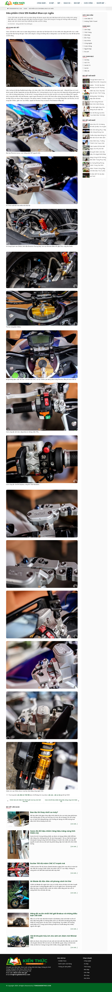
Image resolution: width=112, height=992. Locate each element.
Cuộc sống (88, 46)
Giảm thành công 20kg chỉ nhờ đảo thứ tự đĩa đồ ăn (97, 171)
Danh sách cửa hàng (65, 964)
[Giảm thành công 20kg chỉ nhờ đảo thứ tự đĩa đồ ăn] (86, 171)
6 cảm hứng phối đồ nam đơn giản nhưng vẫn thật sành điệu (97, 104)
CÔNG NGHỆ (41, 3)
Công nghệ (88, 43)
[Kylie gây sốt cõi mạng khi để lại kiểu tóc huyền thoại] (86, 126)
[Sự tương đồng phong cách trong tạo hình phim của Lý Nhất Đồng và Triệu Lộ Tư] (86, 165)
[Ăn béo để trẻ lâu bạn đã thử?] (86, 177)
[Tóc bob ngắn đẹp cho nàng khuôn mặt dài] (86, 108)
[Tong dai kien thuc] (15, 3)
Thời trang (88, 32)
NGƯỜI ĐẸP (101, 3)
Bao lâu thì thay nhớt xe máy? (44, 812)
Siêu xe (86, 71)
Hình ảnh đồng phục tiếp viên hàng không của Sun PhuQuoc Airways (98, 132)
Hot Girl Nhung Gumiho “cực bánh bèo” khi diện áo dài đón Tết (97, 115)
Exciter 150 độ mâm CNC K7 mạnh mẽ (47, 863)
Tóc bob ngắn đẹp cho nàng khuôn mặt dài (97, 108)
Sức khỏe (87, 40)
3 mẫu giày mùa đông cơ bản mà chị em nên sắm (98, 136)
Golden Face (62, 961)
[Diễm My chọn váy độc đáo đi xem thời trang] (86, 92)
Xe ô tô (87, 62)
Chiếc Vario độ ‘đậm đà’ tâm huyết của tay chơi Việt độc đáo (25, 800)
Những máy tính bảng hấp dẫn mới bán (97, 97)
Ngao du (67, 3)
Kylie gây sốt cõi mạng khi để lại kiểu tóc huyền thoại (98, 127)
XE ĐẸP (51, 3)
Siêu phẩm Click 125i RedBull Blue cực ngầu (41, 8)
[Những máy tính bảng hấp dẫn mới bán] (86, 98)
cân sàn (50, 795)
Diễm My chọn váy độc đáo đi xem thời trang (97, 92)
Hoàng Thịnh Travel (90, 21)
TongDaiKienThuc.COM (15, 8)
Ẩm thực (87, 38)
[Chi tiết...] (74, 824)
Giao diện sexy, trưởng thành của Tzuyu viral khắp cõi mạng (97, 143)
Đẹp (58, 3)
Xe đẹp (25, 8)
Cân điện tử (88, 18)
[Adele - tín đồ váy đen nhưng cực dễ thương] (86, 87)
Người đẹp (88, 49)
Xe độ (86, 68)
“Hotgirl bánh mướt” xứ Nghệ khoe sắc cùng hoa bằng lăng (98, 82)
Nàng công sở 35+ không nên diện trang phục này (98, 159)
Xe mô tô (87, 65)
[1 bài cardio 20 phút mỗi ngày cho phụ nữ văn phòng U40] (86, 149)
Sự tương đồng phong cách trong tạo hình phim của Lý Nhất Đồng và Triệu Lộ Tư (97, 166)
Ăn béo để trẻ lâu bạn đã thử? (97, 175)
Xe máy (86, 60)
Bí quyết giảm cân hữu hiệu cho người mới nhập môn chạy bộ (98, 154)
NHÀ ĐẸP (77, 3)
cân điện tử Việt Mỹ (23, 795)
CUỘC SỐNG (88, 3)
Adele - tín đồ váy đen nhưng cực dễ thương (97, 86)
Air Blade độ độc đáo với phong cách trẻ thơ (50, 881)
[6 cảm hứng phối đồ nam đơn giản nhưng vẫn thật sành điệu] (86, 105)
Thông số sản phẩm (64, 966)
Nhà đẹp (87, 35)
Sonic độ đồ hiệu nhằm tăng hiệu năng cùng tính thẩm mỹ (61, 800)
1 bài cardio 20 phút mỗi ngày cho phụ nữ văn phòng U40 (97, 149)
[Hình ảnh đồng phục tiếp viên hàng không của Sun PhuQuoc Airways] (86, 131)
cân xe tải (57, 795)
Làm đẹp (87, 29)
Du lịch (86, 51)
